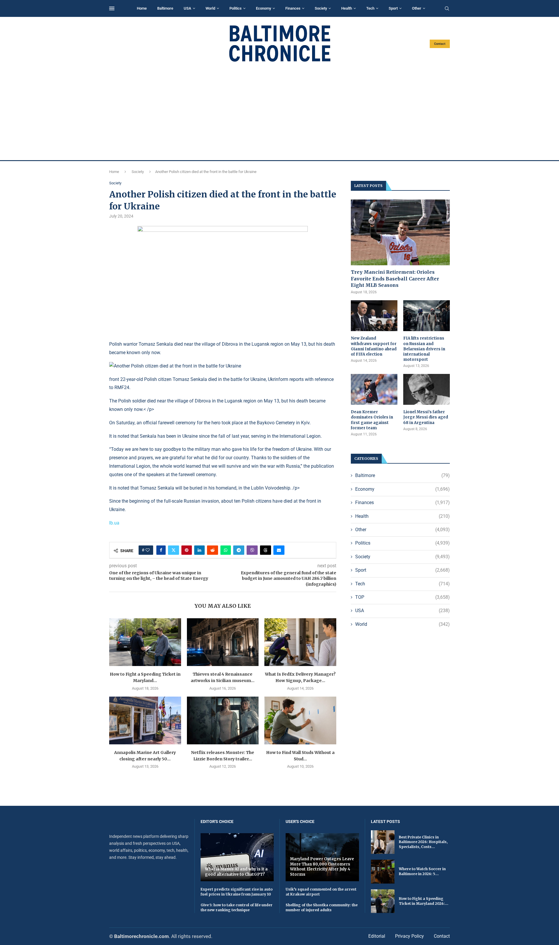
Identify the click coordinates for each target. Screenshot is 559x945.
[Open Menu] (111, 8)
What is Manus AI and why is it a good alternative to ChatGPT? (236, 872)
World (210, 8)
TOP (402, 597)
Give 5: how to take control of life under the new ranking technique (237, 907)
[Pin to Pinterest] (186, 550)
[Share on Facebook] (161, 550)
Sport (393, 8)
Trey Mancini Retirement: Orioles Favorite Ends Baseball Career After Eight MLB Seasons (395, 278)
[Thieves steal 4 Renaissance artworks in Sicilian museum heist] (223, 642)
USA (187, 8)
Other (416, 8)
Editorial (376, 936)
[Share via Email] (278, 550)
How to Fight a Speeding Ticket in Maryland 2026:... (423, 901)
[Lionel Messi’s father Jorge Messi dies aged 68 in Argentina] (426, 389)
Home (142, 8)
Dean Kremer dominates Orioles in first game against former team (372, 419)
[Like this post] (148, 550)
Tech (370, 8)
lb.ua (114, 523)
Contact (439, 44)
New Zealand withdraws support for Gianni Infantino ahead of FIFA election (374, 346)
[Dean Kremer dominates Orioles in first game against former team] (374, 389)
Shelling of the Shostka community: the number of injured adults (322, 907)
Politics (235, 8)
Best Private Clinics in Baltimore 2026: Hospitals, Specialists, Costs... (423, 842)
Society (321, 8)
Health (346, 8)
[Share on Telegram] (238, 550)
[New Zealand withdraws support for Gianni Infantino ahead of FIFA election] (374, 315)
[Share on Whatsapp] (225, 550)
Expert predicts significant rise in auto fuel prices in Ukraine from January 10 (237, 891)
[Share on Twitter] (173, 550)
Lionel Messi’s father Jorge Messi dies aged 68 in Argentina (425, 417)
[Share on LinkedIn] (199, 550)
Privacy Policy (409, 936)
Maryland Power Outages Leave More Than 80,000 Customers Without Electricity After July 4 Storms (322, 866)
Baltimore (165, 8)
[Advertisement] (279, 111)
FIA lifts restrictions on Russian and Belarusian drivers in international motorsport (424, 349)
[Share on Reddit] (212, 550)
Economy (263, 8)
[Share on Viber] (252, 550)
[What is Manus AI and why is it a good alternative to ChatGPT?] (237, 857)
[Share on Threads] (265, 550)
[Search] (447, 8)
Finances (292, 8)
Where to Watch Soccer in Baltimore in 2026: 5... (422, 871)
